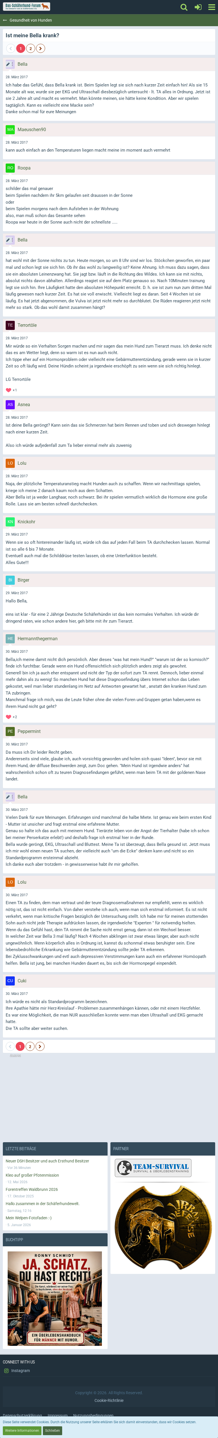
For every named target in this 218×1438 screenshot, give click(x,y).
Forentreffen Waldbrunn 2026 (32, 1189)
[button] (212, 7)
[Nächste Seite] (40, 48)
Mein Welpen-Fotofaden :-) (29, 1218)
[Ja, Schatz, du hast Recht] (55, 1298)
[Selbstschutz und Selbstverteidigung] (162, 1228)
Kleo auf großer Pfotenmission (32, 1175)
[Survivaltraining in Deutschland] (152, 1168)
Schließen (52, 1431)
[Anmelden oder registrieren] (198, 7)
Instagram (20, 1370)
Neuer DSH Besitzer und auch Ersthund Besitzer (47, 1161)
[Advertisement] (109, 1097)
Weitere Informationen (22, 1431)
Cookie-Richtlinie (109, 1400)
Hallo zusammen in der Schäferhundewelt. (43, 1203)
